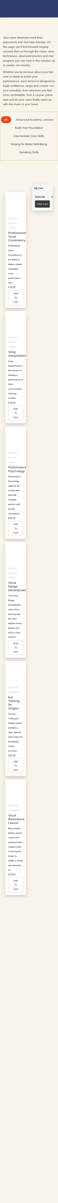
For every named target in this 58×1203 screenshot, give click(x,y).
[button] (51, 9)
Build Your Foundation (13, 689)
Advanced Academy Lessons (13, 223)
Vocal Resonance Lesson (16, 819)
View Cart (42, 203)
